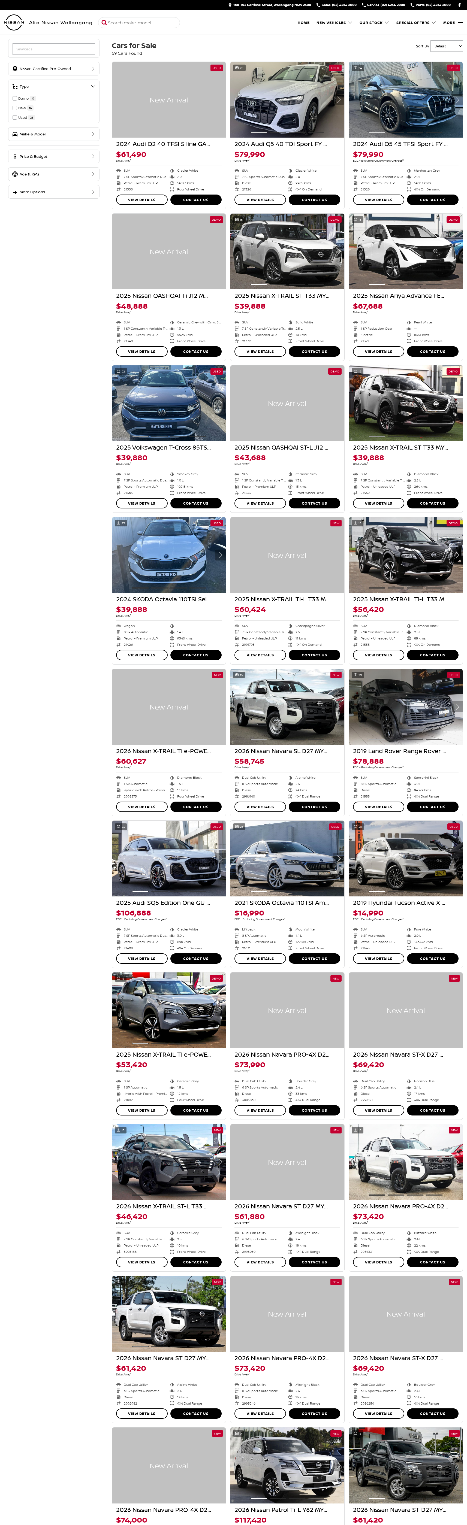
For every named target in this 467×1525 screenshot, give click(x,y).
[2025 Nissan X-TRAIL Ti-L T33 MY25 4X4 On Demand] (406, 555)
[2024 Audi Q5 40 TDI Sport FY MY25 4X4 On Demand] (287, 100)
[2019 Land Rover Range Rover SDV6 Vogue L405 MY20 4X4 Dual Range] (406, 707)
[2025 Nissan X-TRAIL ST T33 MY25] (287, 251)
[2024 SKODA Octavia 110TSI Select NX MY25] (169, 555)
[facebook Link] (459, 5)
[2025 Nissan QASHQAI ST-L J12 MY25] (287, 403)
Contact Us (196, 199)
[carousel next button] (338, 99)
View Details (141, 199)
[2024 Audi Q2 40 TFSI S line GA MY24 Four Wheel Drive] (169, 100)
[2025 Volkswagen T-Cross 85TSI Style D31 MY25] (169, 403)
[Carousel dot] (259, 132)
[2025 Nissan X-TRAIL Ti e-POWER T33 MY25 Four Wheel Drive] (169, 1010)
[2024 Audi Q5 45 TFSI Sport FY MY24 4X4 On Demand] (406, 100)
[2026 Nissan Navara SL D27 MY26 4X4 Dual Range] (287, 707)
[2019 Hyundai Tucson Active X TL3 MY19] (406, 858)
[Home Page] (14, 22)
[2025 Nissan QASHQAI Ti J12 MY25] (169, 251)
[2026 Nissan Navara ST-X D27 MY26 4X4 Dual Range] (406, 1010)
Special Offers (413, 22)
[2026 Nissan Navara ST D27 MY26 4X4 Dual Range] (287, 1162)
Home (304, 22)
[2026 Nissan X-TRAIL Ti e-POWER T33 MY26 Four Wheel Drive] (169, 707)
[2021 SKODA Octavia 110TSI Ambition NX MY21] (287, 858)
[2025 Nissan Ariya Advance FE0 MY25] (406, 251)
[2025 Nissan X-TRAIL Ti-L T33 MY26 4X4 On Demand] (287, 555)
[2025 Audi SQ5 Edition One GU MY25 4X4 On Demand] (169, 858)
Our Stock (371, 22)
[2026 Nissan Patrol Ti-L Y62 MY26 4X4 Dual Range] (287, 1465)
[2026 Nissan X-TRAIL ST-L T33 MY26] (169, 1162)
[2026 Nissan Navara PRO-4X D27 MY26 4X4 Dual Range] (287, 1010)
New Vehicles (331, 22)
